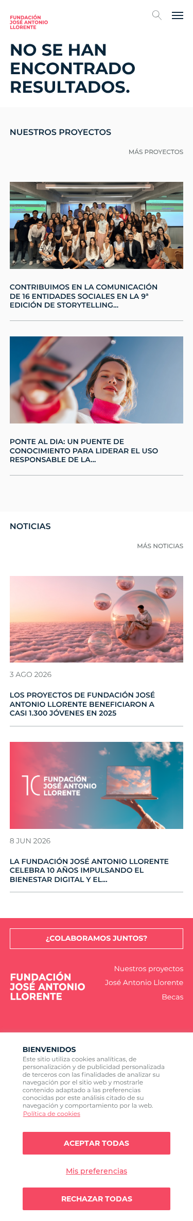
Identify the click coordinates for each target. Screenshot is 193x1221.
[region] (96, 1126)
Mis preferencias (96, 1171)
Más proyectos (156, 152)
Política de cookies (51, 1114)
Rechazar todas (96, 1198)
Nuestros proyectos (148, 968)
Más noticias (160, 546)
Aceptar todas (96, 1143)
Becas (172, 997)
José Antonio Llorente (144, 982)
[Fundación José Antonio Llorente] (29, 22)
